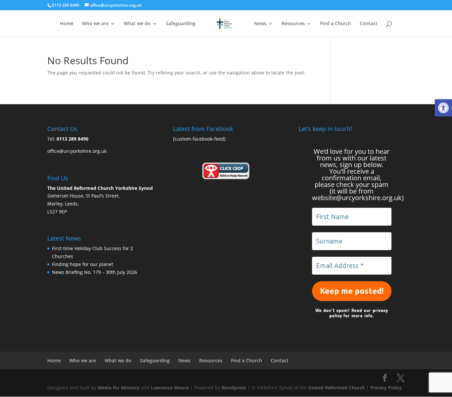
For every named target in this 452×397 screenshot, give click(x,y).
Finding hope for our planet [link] (82, 264)
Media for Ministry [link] (119, 387)
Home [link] (66, 23)
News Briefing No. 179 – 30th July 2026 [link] (94, 272)
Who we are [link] (95, 23)
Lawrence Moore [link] (170, 387)
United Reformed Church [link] (336, 387)
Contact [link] (369, 23)
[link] (443, 107)
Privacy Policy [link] (386, 387)
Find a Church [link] (335, 23)
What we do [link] (137, 23)
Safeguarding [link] (181, 23)
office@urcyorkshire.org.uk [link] (77, 151)
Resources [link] (293, 23)
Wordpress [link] (233, 387)
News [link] (260, 23)
